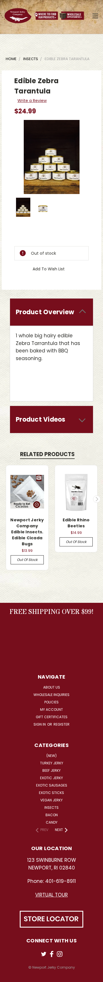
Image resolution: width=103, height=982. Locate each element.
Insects (51, 807)
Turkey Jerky (51, 763)
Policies (51, 702)
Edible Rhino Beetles (76, 523)
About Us (51, 687)
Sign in (40, 724)
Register (62, 724)
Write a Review (32, 100)
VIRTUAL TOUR (51, 894)
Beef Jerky (51, 770)
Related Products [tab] (47, 454)
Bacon (51, 814)
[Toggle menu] (95, 15)
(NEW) (51, 755)
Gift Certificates (52, 716)
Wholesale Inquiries (51, 694)
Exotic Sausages (51, 785)
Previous (6, 499)
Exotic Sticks (51, 792)
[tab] (51, 312)
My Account (51, 709)
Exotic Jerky (51, 777)
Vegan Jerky (51, 800)
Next (96, 499)
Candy (52, 822)
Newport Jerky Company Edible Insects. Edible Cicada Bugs (27, 532)
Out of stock (27, 559)
